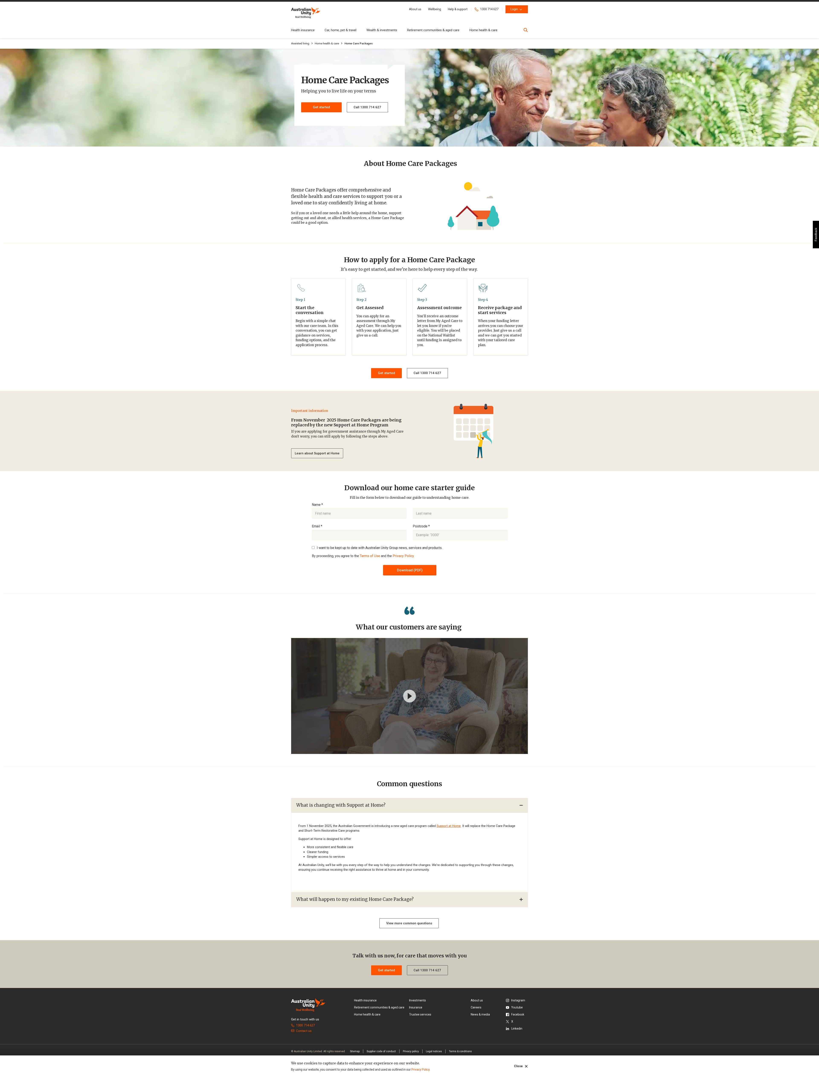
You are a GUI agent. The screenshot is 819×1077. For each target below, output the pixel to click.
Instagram (518, 1000)
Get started (386, 373)
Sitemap (355, 1051)
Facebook (517, 1014)
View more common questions (409, 923)
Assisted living (300, 43)
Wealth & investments (381, 30)
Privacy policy (411, 1051)
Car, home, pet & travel (340, 30)
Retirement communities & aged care (433, 30)
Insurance (415, 1007)
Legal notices (434, 1051)
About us (477, 1000)
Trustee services (420, 1014)
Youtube (517, 1007)
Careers (476, 1007)
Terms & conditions (460, 1051)
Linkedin (516, 1028)
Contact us (304, 1031)
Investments (417, 1000)
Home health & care (483, 30)
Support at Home (449, 826)
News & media (480, 1014)
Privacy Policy (420, 1069)
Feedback (816, 234)
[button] (415, 9)
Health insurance (303, 30)
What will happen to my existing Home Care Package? (355, 899)
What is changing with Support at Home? (340, 805)
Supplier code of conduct (381, 1051)
